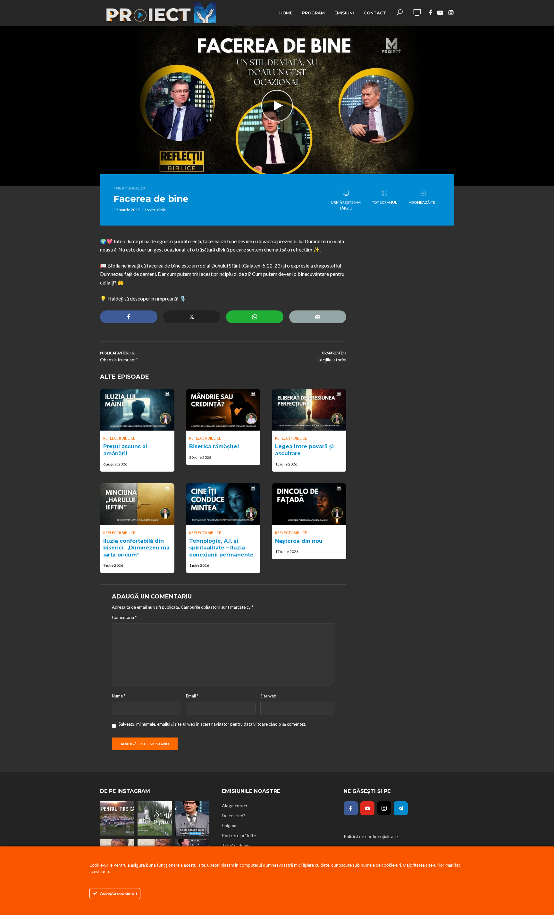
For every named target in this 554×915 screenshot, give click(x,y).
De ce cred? (233, 815)
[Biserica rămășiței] (223, 410)
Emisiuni (344, 12)
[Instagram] (384, 808)
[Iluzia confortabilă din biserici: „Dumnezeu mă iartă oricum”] (137, 504)
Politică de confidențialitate (371, 836)
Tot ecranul (384, 202)
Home (285, 12)
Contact (375, 12)
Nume (118, 695)
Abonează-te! (423, 202)
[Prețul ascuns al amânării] (137, 410)
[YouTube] (367, 808)
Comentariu (124, 617)
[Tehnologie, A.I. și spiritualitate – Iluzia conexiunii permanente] (223, 504)
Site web (268, 695)
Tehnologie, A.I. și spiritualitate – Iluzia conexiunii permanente (221, 548)
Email (192, 695)
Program (313, 12)
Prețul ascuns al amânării (125, 450)
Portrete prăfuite (239, 835)
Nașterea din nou (299, 541)
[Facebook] (351, 808)
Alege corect (235, 805)
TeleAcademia (236, 845)
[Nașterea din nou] (309, 504)
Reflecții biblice (129, 188)
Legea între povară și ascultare (304, 450)
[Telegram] (401, 808)
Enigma (229, 825)
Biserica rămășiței (214, 446)
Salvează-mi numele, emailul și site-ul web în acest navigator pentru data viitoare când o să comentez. (212, 724)
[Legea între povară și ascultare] (309, 410)
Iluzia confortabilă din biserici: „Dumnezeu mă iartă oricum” (136, 548)
